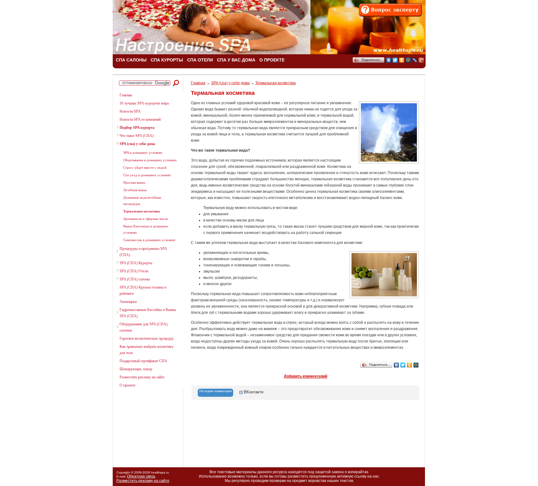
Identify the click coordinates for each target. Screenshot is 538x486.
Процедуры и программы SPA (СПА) (143, 251)
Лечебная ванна (135, 190)
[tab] (215, 393)
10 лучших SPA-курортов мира (144, 103)
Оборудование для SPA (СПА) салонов (144, 327)
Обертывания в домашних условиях (150, 160)
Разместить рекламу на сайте (142, 377)
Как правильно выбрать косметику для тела (146, 349)
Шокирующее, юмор (136, 369)
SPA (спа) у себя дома (137, 144)
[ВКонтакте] (388, 60)
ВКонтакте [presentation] (253, 392)
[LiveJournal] (415, 60)
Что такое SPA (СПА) (136, 136)
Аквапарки (128, 301)
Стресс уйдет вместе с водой (145, 167)
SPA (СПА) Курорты (136, 263)
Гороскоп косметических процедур (146, 338)
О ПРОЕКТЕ (272, 59)
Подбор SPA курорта (137, 127)
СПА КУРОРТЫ (167, 59)
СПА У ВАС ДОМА (236, 59)
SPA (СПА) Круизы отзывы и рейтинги (143, 290)
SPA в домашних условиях (143, 152)
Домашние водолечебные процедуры (142, 201)
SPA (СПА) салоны (135, 279)
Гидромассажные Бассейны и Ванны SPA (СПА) (148, 313)
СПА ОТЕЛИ (200, 59)
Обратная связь (141, 476)
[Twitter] (395, 60)
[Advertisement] (145, 426)
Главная (126, 95)
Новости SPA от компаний (140, 119)
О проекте (127, 385)
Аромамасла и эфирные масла (145, 219)
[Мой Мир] (408, 60)
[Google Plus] (421, 60)
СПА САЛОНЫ (131, 59)
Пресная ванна (134, 182)
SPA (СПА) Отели (134, 271)
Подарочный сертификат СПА (143, 361)
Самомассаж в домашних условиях (149, 240)
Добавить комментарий (305, 376)
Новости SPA (130, 111)
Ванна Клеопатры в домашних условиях (145, 229)
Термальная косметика (141, 211)
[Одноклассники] (402, 60)
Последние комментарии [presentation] (215, 391)
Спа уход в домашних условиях (147, 175)
